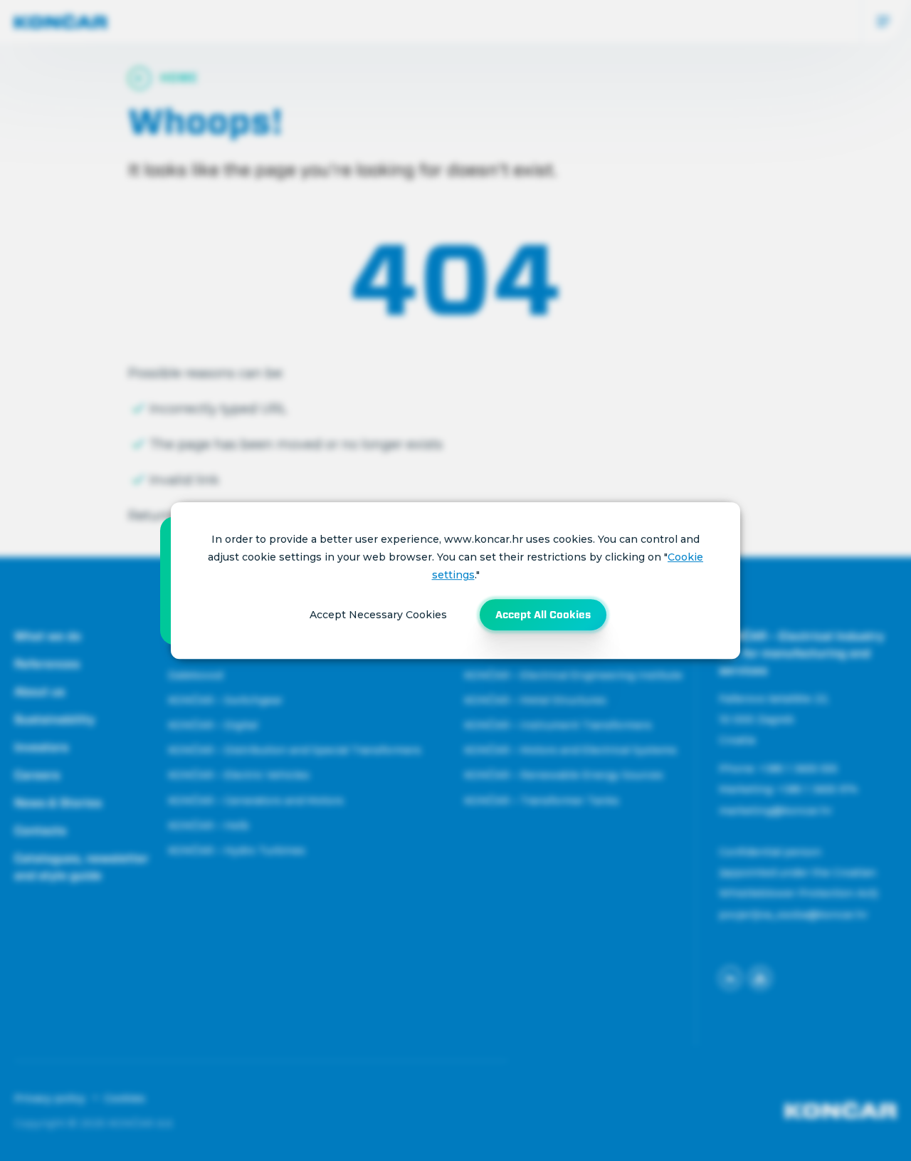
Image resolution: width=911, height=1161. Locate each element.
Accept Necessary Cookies (378, 614)
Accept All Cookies (543, 614)
